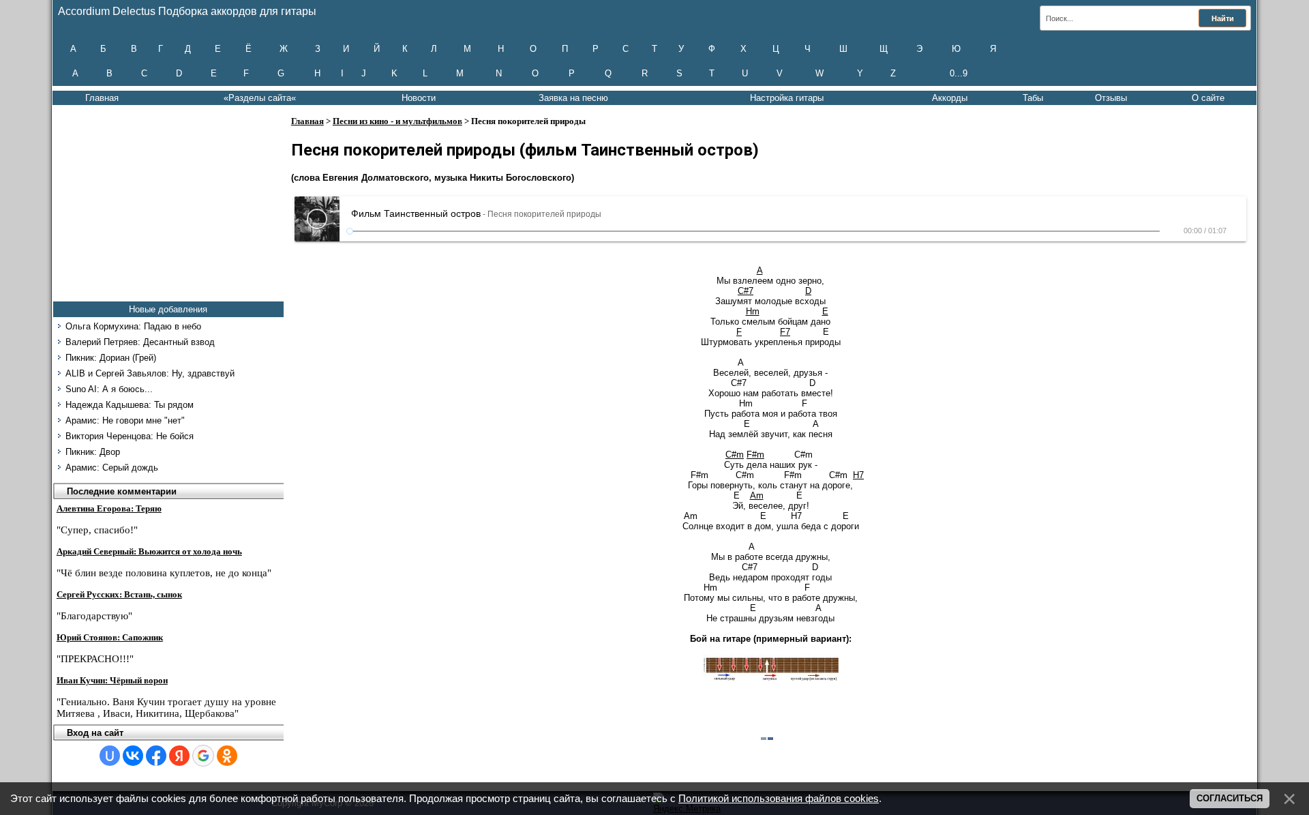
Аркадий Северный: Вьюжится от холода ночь (149, 551)
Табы (1033, 98)
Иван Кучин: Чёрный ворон (112, 680)
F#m (755, 454)
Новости (419, 98)
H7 (858, 475)
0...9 (958, 73)
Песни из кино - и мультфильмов (397, 121)
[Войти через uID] (110, 755)
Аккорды (949, 98)
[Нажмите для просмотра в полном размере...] (770, 678)
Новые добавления (168, 309)
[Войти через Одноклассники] (227, 755)
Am (757, 495)
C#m (734, 454)
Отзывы (1111, 98)
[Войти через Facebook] (156, 755)
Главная (102, 98)
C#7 (745, 291)
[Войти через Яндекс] (179, 755)
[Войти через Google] (203, 756)
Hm (752, 311)
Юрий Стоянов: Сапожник (110, 637)
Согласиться (1230, 798)
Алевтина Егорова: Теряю (109, 508)
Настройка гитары (787, 98)
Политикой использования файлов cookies (778, 798)
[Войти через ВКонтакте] (133, 755)
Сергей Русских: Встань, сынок (119, 594)
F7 (785, 332)
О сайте (1208, 98)
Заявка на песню (573, 98)
